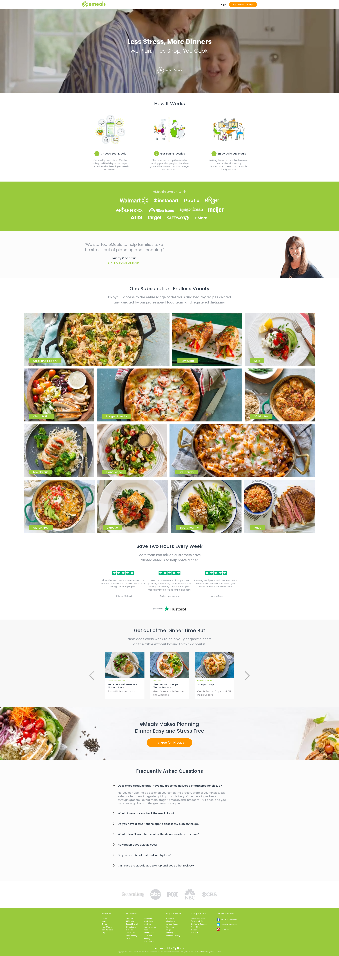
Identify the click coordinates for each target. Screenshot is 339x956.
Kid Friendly (148, 918)
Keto (128, 938)
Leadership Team (198, 918)
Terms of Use (199, 952)
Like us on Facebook (229, 920)
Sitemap (219, 952)
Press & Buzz (196, 927)
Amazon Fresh (172, 924)
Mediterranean (150, 927)
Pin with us (225, 929)
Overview (129, 918)
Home (104, 918)
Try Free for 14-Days (243, 4)
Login (104, 921)
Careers (194, 930)
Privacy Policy (209, 952)
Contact (194, 933)
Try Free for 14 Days (169, 743)
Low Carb (147, 924)
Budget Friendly (132, 924)
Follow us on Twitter (229, 924)
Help (104, 933)
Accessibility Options (169, 948)
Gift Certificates (108, 930)
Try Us (104, 924)
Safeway (169, 933)
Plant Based (148, 933)
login (223, 5)
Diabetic (129, 930)
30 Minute (130, 921)
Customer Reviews (199, 924)
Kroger (168, 930)
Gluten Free (130, 933)
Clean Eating (131, 927)
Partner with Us (197, 921)
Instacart (170, 927)
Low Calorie (148, 921)
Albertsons (170, 921)
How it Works (107, 927)
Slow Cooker (149, 941)
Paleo (146, 930)
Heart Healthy (131, 936)
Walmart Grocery (173, 936)
